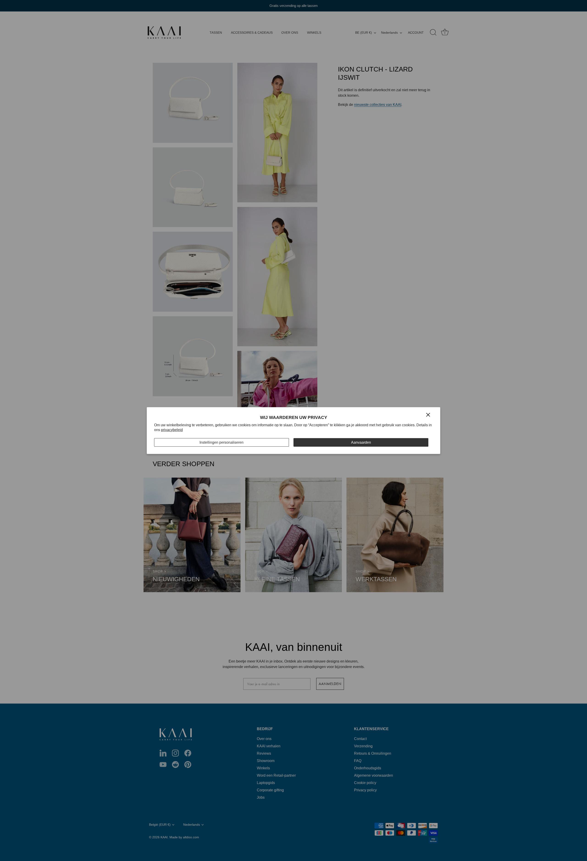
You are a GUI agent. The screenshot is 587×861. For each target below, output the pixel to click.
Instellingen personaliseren (221, 442)
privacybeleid (172, 430)
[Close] (428, 414)
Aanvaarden (361, 442)
